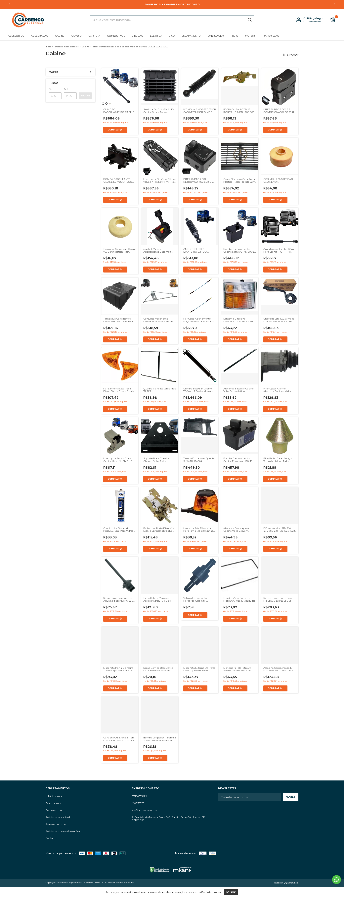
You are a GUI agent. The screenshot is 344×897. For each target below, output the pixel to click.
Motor (250, 35)
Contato (50, 837)
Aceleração (39, 35)
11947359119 (138, 803)
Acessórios (16, 35)
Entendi (231, 892)
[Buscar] (249, 20)
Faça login (316, 18)
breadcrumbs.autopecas (66, 46)
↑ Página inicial (54, 796)
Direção (137, 35)
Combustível (116, 35)
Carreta (94, 35)
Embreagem (215, 35)
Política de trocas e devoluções (63, 830)
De (50, 88)
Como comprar (55, 810)
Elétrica (156, 35)
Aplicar (85, 96)
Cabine (59, 35)
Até (66, 88)
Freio (234, 35)
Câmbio (76, 35)
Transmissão (270, 35)
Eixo (172, 35)
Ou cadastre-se (312, 21)
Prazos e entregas (56, 823)
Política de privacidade (58, 817)
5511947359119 (139, 796)
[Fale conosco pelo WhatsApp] (336, 879)
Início (48, 46)
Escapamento (191, 35)
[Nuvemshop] (286, 883)
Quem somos (53, 803)
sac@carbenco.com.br (144, 810)
